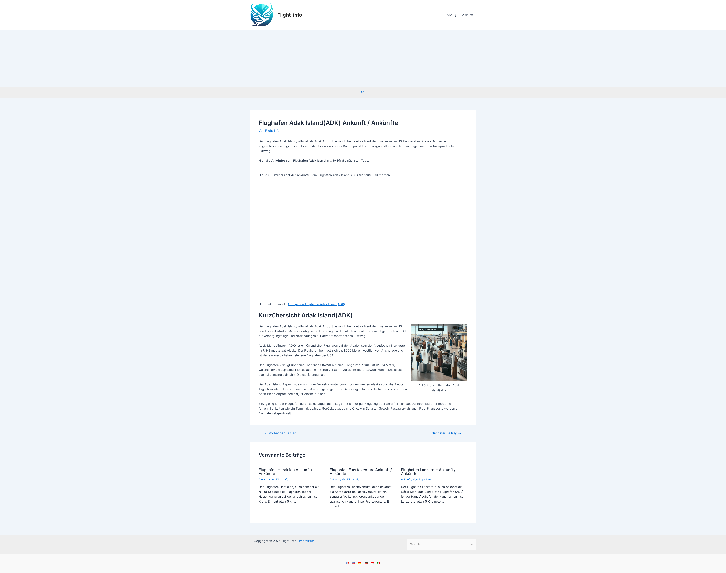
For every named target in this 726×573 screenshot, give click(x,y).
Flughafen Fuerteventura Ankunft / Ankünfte (361, 472)
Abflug (451, 15)
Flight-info (289, 15)
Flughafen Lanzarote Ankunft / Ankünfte (428, 472)
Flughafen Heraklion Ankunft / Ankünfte (285, 472)
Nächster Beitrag (446, 433)
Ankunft (467, 15)
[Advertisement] (363, 58)
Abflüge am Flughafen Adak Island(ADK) (316, 304)
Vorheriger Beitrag (280, 433)
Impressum (307, 541)
